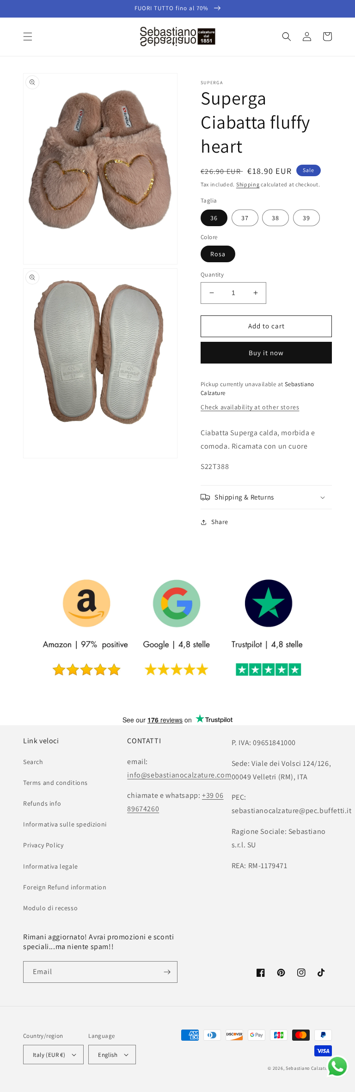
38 (275, 218)
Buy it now (266, 352)
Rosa (218, 254)
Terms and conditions (55, 782)
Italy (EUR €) (49, 1055)
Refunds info (42, 803)
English (107, 1055)
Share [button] (219, 522)
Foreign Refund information (65, 887)
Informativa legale (50, 866)
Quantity (212, 274)
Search (33, 762)
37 (245, 218)
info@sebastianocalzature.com (179, 775)
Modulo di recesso (50, 908)
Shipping (248, 184)
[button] (28, 36)
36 (214, 218)
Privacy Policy (43, 845)
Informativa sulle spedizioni (65, 824)
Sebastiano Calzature (309, 1068)
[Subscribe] (167, 972)
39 (306, 218)
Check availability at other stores (250, 407)
